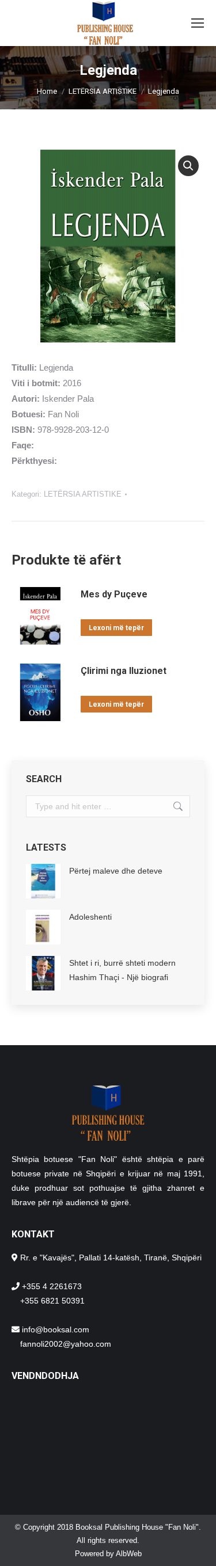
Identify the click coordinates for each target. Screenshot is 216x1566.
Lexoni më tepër (116, 628)
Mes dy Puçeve (114, 594)
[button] (188, 165)
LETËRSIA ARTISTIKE (83, 494)
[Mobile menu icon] (197, 23)
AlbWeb (129, 1553)
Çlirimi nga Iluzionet (123, 670)
